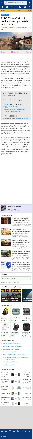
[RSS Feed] (25, 431)
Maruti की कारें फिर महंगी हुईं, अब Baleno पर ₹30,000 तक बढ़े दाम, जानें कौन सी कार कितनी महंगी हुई (10, 299)
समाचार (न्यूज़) (5, 14)
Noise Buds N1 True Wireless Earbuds (15, 333)
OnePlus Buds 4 (15, 318)
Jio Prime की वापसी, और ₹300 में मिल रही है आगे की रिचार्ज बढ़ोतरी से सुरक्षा (21, 263)
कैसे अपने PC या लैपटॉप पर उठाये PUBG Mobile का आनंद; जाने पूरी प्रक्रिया (20, 241)
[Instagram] (18, 431)
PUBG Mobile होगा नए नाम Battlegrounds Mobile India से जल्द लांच (21, 230)
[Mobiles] (16, 7)
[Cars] (25, 7)
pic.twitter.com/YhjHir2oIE (11, 111)
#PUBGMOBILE (20, 109)
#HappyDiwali (7, 107)
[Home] (2, 7)
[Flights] (11, 7)
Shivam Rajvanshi (14, 206)
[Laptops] (20, 7)
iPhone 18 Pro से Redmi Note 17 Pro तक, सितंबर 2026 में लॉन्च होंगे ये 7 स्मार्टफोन (21, 219)
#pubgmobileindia (9, 109)
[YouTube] (14, 431)
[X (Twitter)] (10, 431)
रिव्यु (24, 10)
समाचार (19, 10)
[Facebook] (6, 431)
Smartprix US (4, 436)
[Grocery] (29, 7)
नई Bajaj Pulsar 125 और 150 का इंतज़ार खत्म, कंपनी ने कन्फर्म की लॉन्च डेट (21, 252)
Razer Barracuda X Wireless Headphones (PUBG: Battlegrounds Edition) (5, 318)
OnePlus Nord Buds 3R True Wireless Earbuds (26, 333)
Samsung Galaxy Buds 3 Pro (26, 318)
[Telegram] (21, 431)
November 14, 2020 (22, 118)
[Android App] (29, 431)
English (28, 10)
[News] (6, 7)
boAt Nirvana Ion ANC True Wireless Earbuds (4, 333)
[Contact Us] (2, 431)
